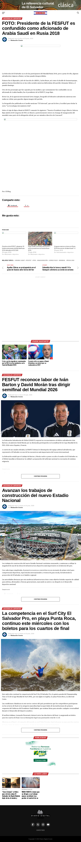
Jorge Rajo (53, 260)
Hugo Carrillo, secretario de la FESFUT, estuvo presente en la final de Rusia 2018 (39, 248)
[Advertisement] (40, 307)
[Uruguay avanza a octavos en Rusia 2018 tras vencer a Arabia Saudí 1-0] (66, 238)
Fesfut (28, 260)
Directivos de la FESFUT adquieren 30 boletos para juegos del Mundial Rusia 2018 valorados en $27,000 (13, 248)
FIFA (34, 260)
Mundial (62, 260)
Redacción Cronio (17, 40)
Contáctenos (40, 830)
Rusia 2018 (70, 260)
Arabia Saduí (20, 260)
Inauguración (43, 260)
